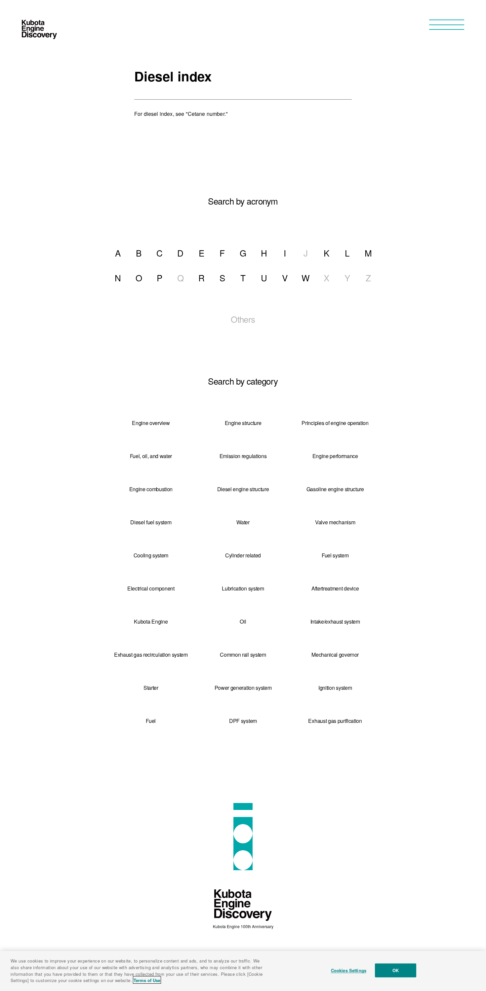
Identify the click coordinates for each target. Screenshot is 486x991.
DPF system (243, 721)
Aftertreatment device (335, 588)
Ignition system (335, 687)
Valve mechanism (335, 522)
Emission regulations (243, 456)
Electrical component (151, 588)
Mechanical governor (335, 654)
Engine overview (151, 423)
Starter (150, 687)
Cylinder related (243, 555)
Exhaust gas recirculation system (151, 654)
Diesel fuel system (150, 522)
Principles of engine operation (335, 423)
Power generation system (243, 687)
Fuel (151, 721)
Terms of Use (147, 980)
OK (395, 970)
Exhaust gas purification (335, 721)
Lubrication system (243, 588)
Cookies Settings (348, 970)
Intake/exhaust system (335, 621)
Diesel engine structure (243, 489)
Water (242, 522)
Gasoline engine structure (335, 489)
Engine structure (243, 423)
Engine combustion (151, 489)
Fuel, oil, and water (151, 456)
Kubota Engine (151, 621)
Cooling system (151, 555)
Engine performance (335, 456)
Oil (243, 621)
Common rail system (243, 654)
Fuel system (335, 555)
